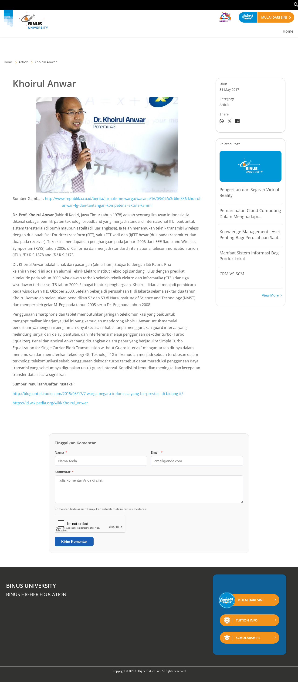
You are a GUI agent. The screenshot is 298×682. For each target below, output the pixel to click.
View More (270, 295)
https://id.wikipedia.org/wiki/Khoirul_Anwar (50, 402)
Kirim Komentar (74, 542)
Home (288, 31)
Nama (61, 452)
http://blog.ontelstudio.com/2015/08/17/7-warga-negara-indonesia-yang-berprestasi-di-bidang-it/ (98, 393)
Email (157, 452)
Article (24, 62)
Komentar (64, 471)
